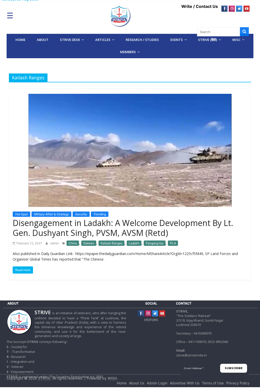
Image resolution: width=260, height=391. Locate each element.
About (42, 39)
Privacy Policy (238, 383)
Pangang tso (155, 243)
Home (20, 39)
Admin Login (157, 383)
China (73, 243)
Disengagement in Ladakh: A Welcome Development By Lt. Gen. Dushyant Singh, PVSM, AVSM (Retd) (123, 227)
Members (128, 52)
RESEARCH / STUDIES (142, 39)
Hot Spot (21, 214)
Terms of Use (213, 383)
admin (55, 243)
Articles (102, 39)
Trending (99, 214)
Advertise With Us (184, 383)
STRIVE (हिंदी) (207, 39)
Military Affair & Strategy (51, 214)
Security (81, 214)
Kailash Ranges (111, 243)
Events (176, 39)
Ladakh (134, 243)
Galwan (88, 243)
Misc (236, 39)
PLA (173, 243)
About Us (136, 383)
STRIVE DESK (70, 39)
